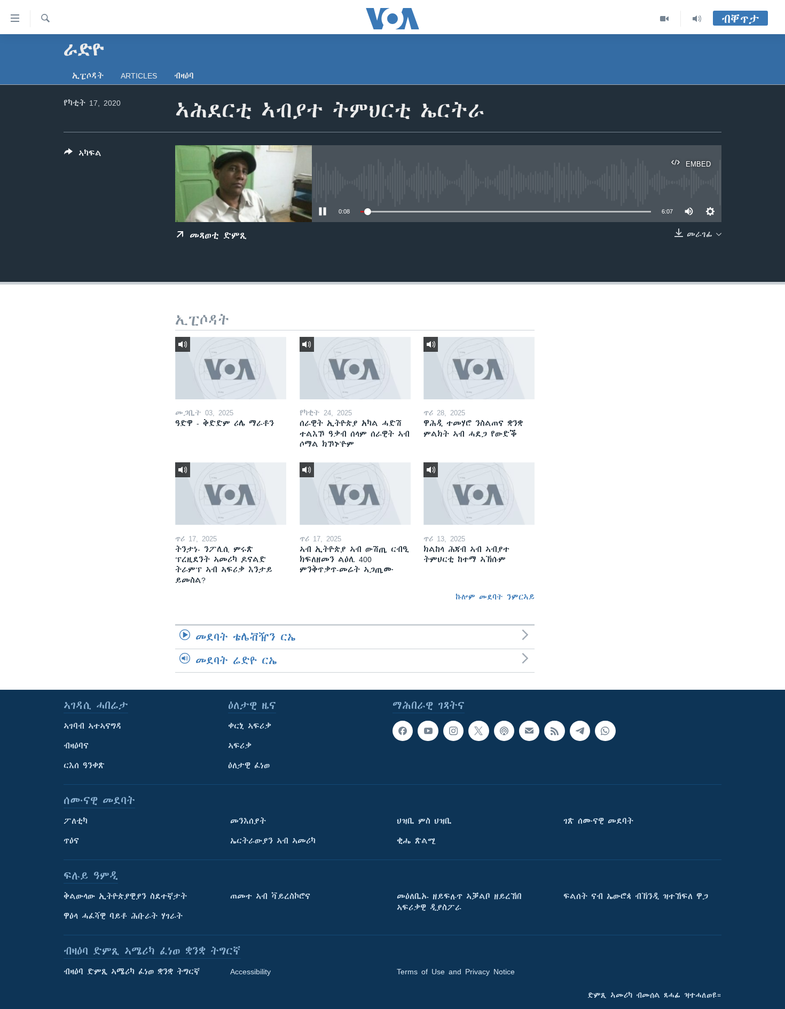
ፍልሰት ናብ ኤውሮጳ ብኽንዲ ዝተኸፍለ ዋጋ (635, 896)
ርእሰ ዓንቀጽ (84, 765)
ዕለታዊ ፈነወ (249, 765)
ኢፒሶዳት (88, 76)
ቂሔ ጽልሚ (416, 841)
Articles (139, 76)
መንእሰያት (248, 821)
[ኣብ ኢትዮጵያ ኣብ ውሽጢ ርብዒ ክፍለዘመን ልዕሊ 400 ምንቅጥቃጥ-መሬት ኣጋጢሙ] (355, 493)
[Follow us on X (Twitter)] (478, 731)
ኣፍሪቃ (240, 746)
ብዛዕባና (76, 746)
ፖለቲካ (76, 821)
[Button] (82, 155)
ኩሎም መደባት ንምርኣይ (495, 597)
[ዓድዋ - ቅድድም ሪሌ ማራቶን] (230, 368)
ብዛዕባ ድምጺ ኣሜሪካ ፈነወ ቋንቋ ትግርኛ (132, 971)
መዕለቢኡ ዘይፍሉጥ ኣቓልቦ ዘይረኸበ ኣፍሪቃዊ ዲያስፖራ (459, 902)
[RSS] (554, 731)
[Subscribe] (529, 731)
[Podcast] (504, 731)
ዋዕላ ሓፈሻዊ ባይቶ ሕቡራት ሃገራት (123, 916)
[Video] (664, 19)
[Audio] (697, 19)
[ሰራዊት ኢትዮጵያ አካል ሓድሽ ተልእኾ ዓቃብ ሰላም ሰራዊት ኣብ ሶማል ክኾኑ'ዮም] (355, 368)
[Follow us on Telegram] (580, 731)
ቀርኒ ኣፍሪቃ (249, 726)
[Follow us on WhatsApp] (605, 731)
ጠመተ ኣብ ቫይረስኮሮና (270, 896)
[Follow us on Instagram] (453, 731)
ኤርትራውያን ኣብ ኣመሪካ (273, 841)
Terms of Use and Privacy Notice (456, 971)
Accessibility (250, 971)
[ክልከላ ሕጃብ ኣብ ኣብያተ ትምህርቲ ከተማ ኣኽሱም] (479, 493)
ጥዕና (71, 841)
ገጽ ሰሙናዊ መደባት (598, 821)
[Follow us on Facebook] (402, 731)
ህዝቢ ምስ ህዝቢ (424, 821)
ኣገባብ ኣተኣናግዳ (93, 726)
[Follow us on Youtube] (428, 731)
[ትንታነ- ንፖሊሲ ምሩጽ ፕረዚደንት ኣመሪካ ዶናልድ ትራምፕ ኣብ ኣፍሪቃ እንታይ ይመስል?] (230, 493)
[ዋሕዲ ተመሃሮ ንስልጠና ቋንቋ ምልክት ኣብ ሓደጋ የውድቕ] (479, 368)
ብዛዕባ (184, 76)
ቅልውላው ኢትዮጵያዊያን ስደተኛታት (125, 896)
